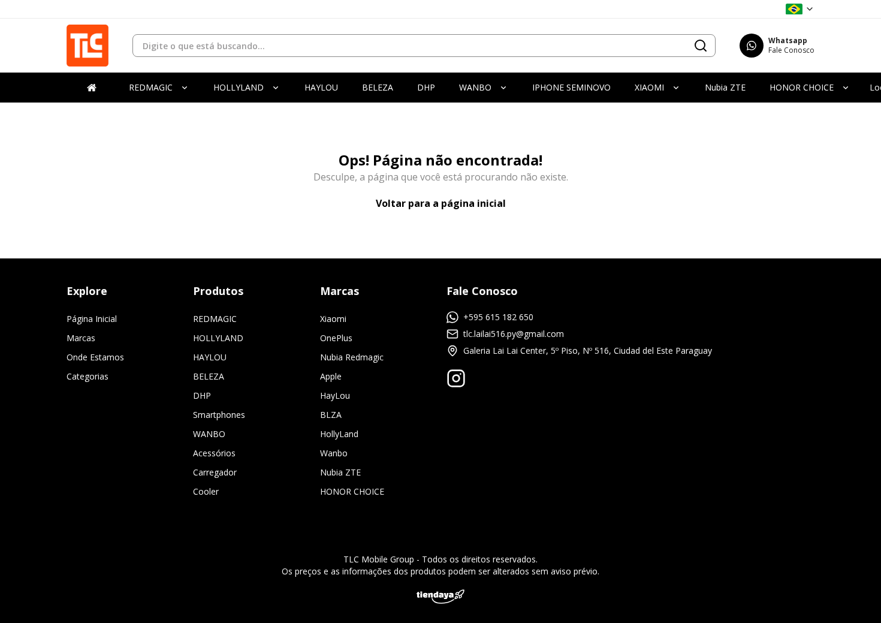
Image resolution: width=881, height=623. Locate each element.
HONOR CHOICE (352, 491)
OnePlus (336, 338)
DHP (202, 395)
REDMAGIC (215, 318)
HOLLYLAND (218, 338)
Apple (331, 376)
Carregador (215, 472)
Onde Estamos (95, 357)
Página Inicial (92, 318)
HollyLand (339, 434)
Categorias (87, 376)
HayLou (335, 395)
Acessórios (214, 453)
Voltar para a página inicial (441, 203)
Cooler (206, 491)
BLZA (331, 414)
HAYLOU (210, 357)
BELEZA (208, 376)
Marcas (81, 338)
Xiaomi (333, 318)
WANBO (209, 434)
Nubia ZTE (340, 472)
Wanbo (334, 453)
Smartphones (219, 414)
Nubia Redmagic (352, 357)
